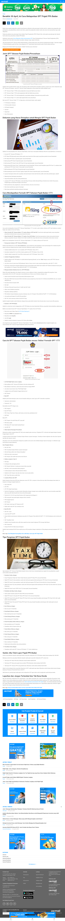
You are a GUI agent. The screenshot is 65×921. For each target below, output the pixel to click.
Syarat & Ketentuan (40, 874)
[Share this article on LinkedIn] (12, 23)
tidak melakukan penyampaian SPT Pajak (34, 681)
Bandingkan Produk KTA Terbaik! (11, 49)
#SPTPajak (16, 699)
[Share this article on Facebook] (8, 23)
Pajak (4, 14)
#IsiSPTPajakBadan (31, 699)
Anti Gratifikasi (39, 886)
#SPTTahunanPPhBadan (41, 699)
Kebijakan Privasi (39, 877)
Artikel (24, 883)
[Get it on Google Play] (35, 893)
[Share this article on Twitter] (4, 23)
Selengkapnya (32, 864)
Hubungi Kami (26, 880)
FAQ (24, 877)
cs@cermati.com (11, 880)
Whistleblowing (39, 883)
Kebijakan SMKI (39, 880)
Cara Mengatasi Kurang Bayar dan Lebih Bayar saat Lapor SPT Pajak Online (25, 533)
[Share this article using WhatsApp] (17, 23)
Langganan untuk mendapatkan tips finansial (11, 910)
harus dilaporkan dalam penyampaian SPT (22, 38)
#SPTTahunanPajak (23, 699)
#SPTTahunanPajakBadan (8, 699)
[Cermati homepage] (55, 910)
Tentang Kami (26, 874)
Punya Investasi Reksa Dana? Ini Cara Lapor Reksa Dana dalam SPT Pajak (25, 687)
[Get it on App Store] (35, 897)
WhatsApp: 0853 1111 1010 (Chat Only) (10, 894)
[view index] (61, 806)
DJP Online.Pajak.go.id (24, 311)
